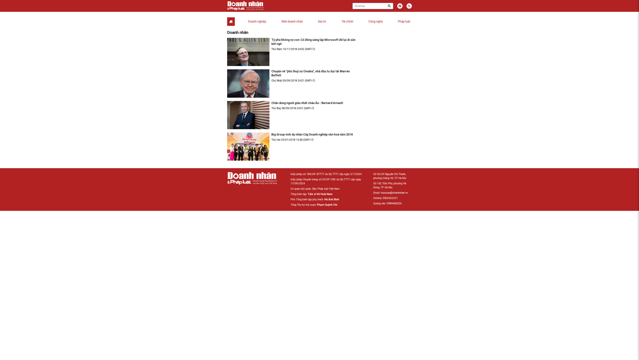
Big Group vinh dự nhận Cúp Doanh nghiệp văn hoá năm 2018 (312, 134)
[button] (409, 6)
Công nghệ (375, 21)
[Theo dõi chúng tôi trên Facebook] (400, 6)
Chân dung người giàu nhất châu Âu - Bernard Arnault (307, 103)
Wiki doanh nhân (292, 21)
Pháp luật (404, 21)
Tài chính (347, 21)
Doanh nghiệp (257, 21)
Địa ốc (322, 21)
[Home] (231, 21)
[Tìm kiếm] (389, 6)
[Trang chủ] (252, 178)
